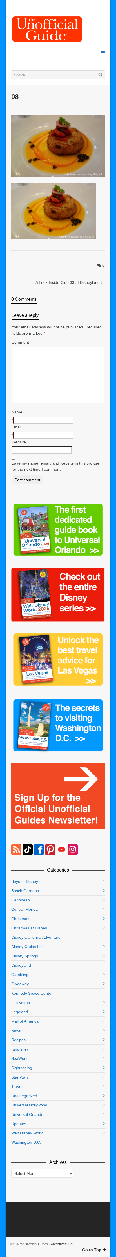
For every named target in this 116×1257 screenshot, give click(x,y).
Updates (18, 1123)
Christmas (20, 918)
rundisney (20, 1049)
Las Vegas (20, 1002)
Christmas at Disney (29, 928)
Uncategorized (24, 1095)
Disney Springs (24, 956)
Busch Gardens (25, 890)
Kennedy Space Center (32, 993)
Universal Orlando (27, 1114)
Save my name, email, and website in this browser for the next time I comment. (56, 466)
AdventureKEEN (61, 1244)
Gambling (19, 974)
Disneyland (21, 965)
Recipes (18, 1040)
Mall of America (25, 1021)
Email (16, 427)
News (16, 1030)
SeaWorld (20, 1058)
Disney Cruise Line (28, 946)
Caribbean (20, 900)
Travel (16, 1086)
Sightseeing (21, 1068)
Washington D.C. (26, 1142)
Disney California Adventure (36, 937)
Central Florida (24, 909)
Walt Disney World (27, 1133)
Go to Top (91, 1249)
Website (19, 442)
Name (17, 412)
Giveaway (20, 984)
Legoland (19, 1012)
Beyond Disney (24, 881)
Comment (20, 342)
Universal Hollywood (29, 1105)
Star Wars (20, 1077)
